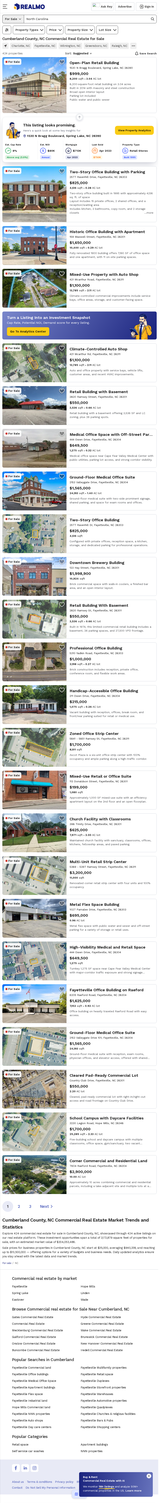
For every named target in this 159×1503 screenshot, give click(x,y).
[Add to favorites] (62, 62)
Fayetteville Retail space (97, 1374)
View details (79, 85)
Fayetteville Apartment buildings (33, 1387)
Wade (84, 1299)
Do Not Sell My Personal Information (50, 1487)
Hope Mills (88, 1286)
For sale (6, 1263)
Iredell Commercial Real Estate (102, 1350)
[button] (90, 19)
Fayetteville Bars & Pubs (97, 1420)
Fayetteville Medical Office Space (34, 1381)
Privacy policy (64, 1482)
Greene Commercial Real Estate (102, 1323)
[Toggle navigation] (6, 6)
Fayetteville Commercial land (31, 1367)
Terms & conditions (39, 1482)
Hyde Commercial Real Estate (101, 1317)
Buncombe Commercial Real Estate (36, 1350)
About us (18, 1482)
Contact (17, 1487)
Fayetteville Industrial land (29, 1400)
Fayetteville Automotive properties (104, 1400)
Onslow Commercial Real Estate (33, 1343)
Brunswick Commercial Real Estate (104, 1337)
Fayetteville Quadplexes (97, 1407)
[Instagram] (34, 1468)
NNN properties (92, 1451)
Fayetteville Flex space (27, 1394)
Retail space (20, 1444)
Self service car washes (28, 1451)
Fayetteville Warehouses (97, 1394)
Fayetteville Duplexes (95, 1381)
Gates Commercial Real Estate (32, 1317)
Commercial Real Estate (28, 1323)
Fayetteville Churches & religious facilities (108, 1414)
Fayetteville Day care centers (31, 1427)
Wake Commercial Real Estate (101, 1330)
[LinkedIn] (25, 1468)
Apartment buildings (94, 1444)
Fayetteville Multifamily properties (103, 1367)
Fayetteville (19, 1286)
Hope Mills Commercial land (31, 1407)
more (150, 212)
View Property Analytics (134, 130)
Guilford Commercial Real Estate (34, 1337)
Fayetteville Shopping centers (100, 1427)
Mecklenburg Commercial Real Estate (37, 1330)
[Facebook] (16, 1468)
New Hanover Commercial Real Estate (107, 1343)
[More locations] (133, 46)
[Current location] (5, 46)
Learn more (133, 1490)
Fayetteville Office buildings (30, 1374)
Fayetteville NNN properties (31, 1414)
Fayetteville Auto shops (27, 1420)
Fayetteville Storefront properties (103, 1387)
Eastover (18, 1299)
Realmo (29, 6)
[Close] (149, 1476)
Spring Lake (20, 1293)
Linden (85, 1293)
